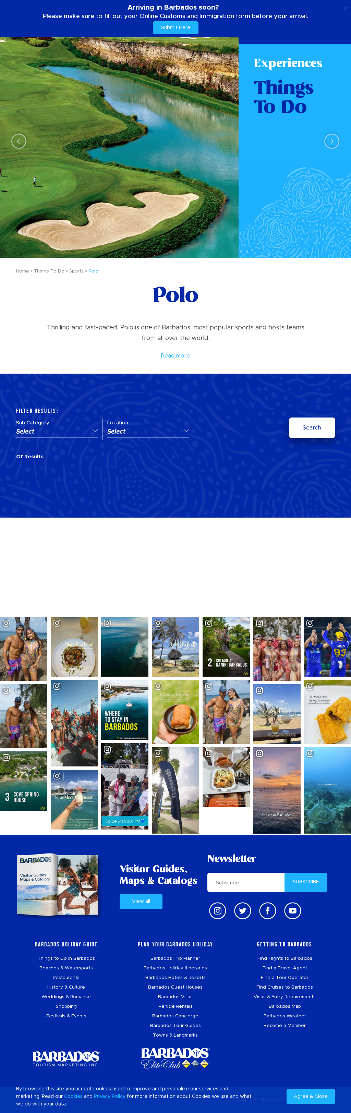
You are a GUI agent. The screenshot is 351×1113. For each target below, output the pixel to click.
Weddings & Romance (66, 997)
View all (141, 901)
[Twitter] (242, 910)
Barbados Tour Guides (175, 1026)
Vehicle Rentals (175, 1006)
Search (312, 428)
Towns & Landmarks (175, 1035)
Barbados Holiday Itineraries (175, 968)
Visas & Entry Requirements (285, 997)
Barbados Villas (175, 997)
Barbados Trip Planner (175, 958)
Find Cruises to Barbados (284, 987)
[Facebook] (267, 910)
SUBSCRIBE (306, 882)
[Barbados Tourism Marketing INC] (66, 1058)
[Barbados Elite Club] (175, 1058)
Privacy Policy (109, 1096)
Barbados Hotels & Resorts (175, 978)
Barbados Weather (285, 1016)
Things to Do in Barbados (66, 958)
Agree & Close (311, 1096)
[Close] (345, 7)
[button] (57, 432)
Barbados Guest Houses (175, 987)
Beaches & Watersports (66, 968)
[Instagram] (217, 910)
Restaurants (66, 978)
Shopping (66, 1006)
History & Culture (66, 987)
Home (22, 271)
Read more (175, 356)
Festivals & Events (66, 1016)
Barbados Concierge (175, 1016)
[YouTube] (292, 910)
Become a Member (285, 1026)
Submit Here (175, 27)
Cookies (73, 1096)
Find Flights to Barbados (284, 958)
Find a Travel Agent (285, 968)
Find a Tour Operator (284, 978)
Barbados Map (285, 1006)
